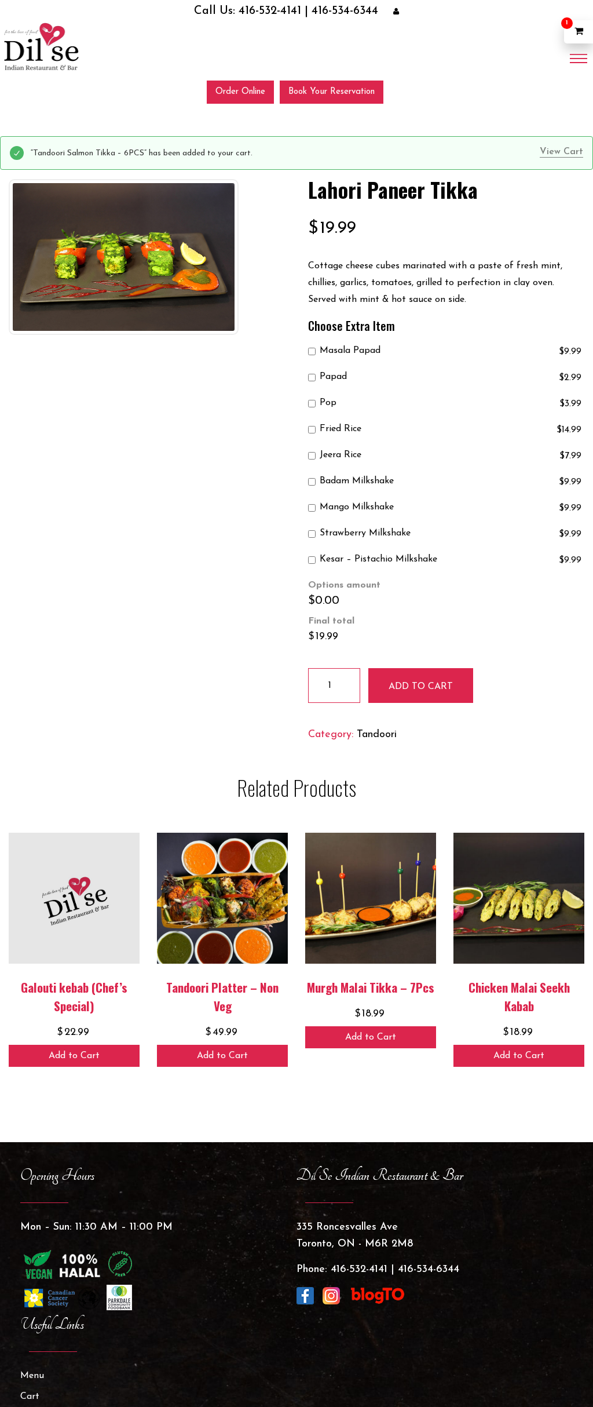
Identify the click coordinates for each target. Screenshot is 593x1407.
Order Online (240, 91)
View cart (561, 151)
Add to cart (421, 686)
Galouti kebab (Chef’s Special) (74, 996)
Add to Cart (74, 1055)
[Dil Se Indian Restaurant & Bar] (40, 45)
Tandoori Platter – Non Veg (222, 996)
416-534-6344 (324, 11)
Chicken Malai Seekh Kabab (519, 996)
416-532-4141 (275, 11)
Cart (29, 1396)
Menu (32, 1375)
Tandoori (377, 734)
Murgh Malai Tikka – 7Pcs (370, 987)
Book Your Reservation (331, 91)
